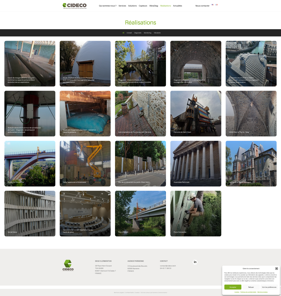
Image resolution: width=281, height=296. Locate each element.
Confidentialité (129, 292)
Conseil (129, 33)
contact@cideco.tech (168, 266)
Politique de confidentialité (248, 292)
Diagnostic (137, 33)
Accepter (233, 287)
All (123, 33)
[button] (277, 268)
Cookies (236, 292)
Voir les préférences (269, 287)
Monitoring (147, 33)
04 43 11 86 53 (165, 268)
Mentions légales (262, 292)
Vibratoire (157, 33)
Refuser (251, 287)
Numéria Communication (159, 292)
